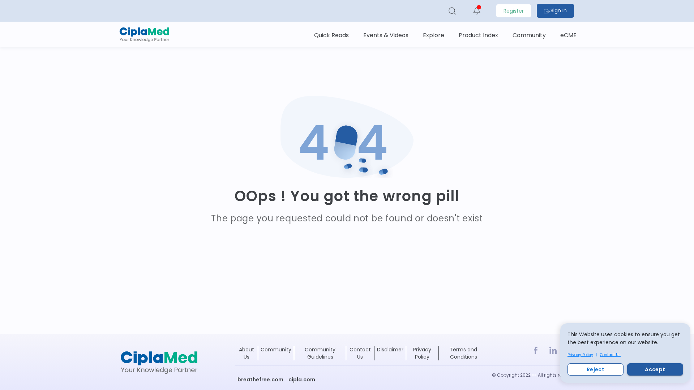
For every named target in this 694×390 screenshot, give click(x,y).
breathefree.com (260, 379)
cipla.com (301, 379)
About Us (246, 353)
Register (514, 10)
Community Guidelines (320, 353)
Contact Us (610, 355)
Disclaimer (390, 349)
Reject (595, 369)
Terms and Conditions (463, 353)
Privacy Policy (580, 355)
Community (276, 349)
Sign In (559, 10)
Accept (655, 369)
